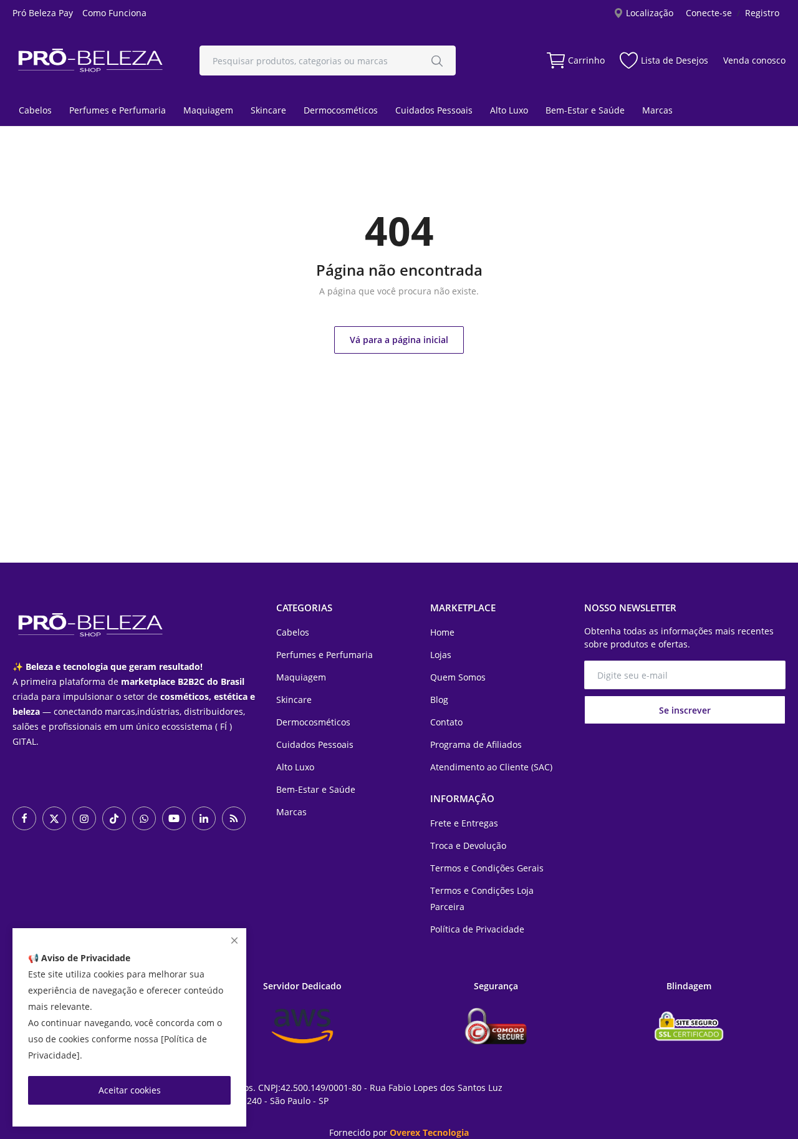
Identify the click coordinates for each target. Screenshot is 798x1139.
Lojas (440, 655)
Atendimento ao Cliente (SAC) (491, 767)
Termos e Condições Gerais (487, 868)
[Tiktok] (114, 818)
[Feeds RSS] (234, 818)
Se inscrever (685, 710)
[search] (437, 60)
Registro (762, 13)
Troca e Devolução (468, 845)
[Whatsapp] (144, 818)
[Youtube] (174, 818)
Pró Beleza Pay (42, 13)
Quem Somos (458, 677)
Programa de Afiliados (476, 744)
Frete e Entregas (464, 823)
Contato (446, 722)
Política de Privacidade (477, 929)
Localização (648, 13)
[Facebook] (24, 818)
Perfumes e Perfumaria (117, 110)
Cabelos (35, 110)
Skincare (268, 110)
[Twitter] (54, 818)
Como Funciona (114, 13)
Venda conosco (754, 60)
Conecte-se (709, 13)
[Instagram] (84, 818)
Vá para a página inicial (399, 340)
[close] (234, 940)
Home (442, 632)
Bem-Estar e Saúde (585, 110)
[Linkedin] (204, 818)
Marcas (657, 110)
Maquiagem (208, 110)
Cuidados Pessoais (434, 110)
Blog (439, 699)
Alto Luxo (509, 110)
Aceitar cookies (130, 1090)
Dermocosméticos (341, 110)
